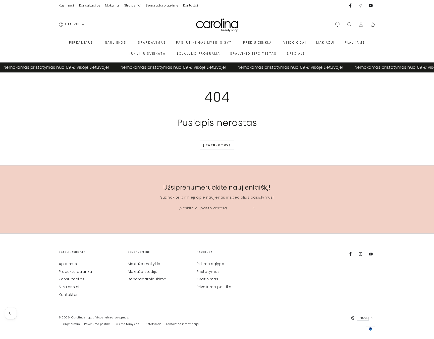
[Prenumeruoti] (255, 208)
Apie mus (68, 263)
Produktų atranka (75, 271)
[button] (349, 25)
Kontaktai (68, 294)
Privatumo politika (214, 286)
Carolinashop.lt (82, 317)
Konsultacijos (72, 279)
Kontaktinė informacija (182, 324)
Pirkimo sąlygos (212, 263)
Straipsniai (69, 286)
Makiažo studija (143, 271)
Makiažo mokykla (144, 263)
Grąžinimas (207, 279)
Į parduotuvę (217, 145)
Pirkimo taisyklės (127, 324)
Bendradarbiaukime (147, 279)
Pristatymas (208, 271)
